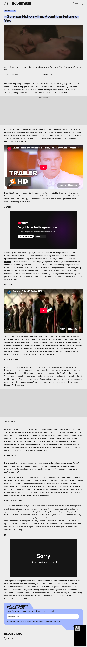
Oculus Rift (62, 93)
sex (7, 199)
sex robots (44, 90)
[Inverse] (21, 3)
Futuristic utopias (11, 84)
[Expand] (76, 627)
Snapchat (50, 138)
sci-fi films (68, 196)
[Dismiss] (83, 627)
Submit (73, 626)
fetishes (7, 262)
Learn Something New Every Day (17, 606)
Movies (8, 638)
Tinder (41, 138)
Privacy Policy (56, 621)
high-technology (53, 492)
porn (6, 141)
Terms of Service (44, 621)
